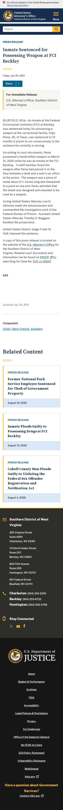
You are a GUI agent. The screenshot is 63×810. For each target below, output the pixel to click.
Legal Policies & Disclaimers (31, 713)
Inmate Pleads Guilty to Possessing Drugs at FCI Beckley (27, 431)
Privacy (31, 721)
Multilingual (31, 768)
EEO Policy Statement (31, 753)
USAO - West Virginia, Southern (23, 329)
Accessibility (31, 705)
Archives (31, 689)
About (31, 673)
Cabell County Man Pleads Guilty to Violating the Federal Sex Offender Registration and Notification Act (29, 478)
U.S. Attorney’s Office (40, 244)
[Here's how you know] (31, 4)
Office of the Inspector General (31, 737)
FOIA (31, 697)
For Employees (31, 729)
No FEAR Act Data (31, 745)
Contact (30, 795)
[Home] (24, 20)
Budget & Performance (31, 681)
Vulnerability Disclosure (32, 760)
